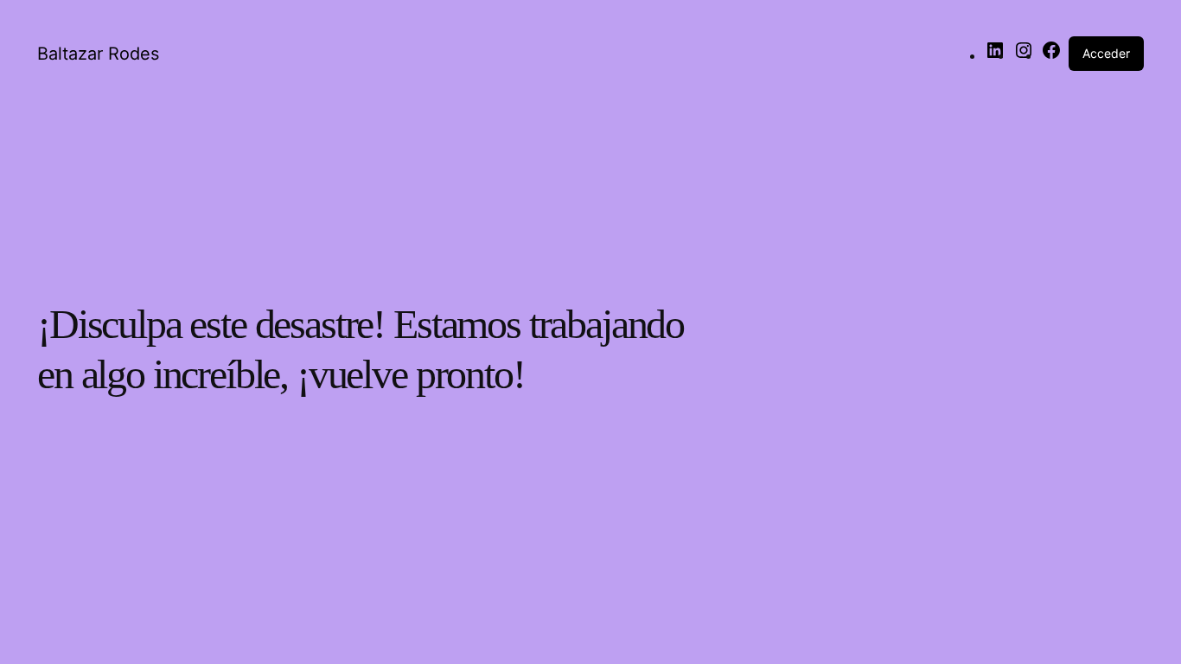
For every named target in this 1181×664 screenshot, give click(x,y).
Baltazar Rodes (98, 53)
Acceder (1106, 53)
